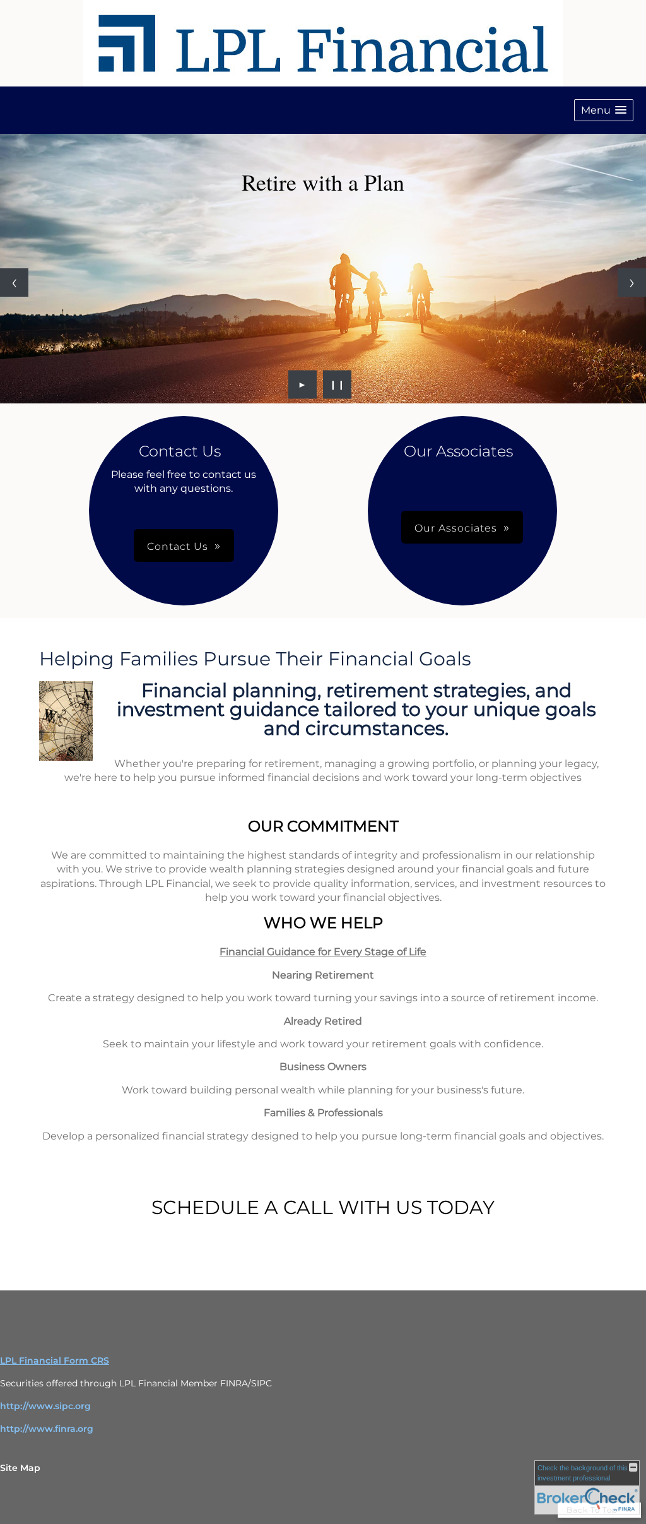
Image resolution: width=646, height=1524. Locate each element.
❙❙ (337, 384)
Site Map (20, 1467)
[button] (603, 110)
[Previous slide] (14, 282)
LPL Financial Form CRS (54, 1360)
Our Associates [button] (455, 528)
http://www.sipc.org (45, 1406)
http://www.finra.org (46, 1428)
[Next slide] (632, 282)
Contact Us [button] (177, 546)
